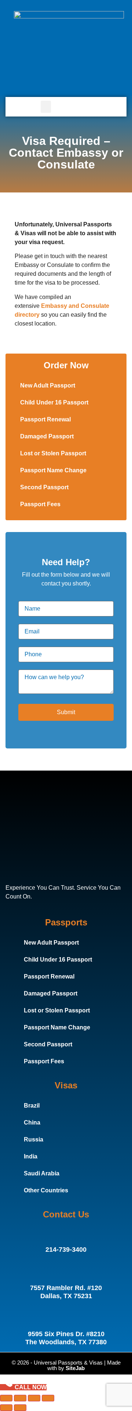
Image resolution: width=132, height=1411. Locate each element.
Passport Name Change (53, 470)
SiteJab (75, 1368)
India (30, 1156)
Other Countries (46, 1190)
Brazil (32, 1105)
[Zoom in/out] (6, 1398)
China (32, 1122)
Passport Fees (40, 504)
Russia (33, 1139)
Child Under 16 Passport (54, 402)
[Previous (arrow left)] (6, 1407)
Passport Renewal (45, 419)
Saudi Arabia (41, 1173)
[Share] (34, 1398)
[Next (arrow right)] (20, 1407)
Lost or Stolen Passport (53, 453)
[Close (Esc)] (48, 1398)
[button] (46, 107)
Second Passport (44, 487)
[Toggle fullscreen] (20, 1398)
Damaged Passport (47, 436)
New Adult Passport (47, 385)
